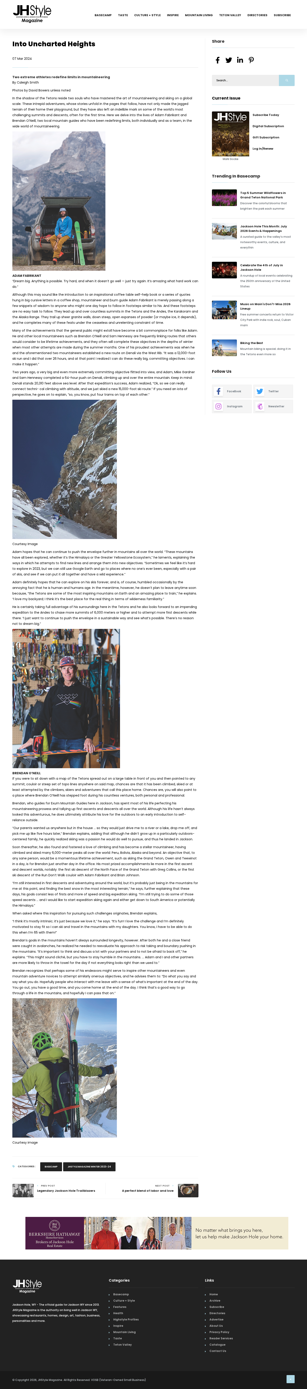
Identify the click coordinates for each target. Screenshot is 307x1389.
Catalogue (217, 1345)
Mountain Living (199, 15)
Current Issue (226, 98)
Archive (214, 1300)
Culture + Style (147, 15)
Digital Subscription (268, 126)
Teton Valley (230, 15)
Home (213, 1294)
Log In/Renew (263, 148)
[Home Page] (32, 7)
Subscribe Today (266, 115)
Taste (123, 15)
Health (118, 1313)
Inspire (173, 15)
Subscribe (282, 15)
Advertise (216, 1319)
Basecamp (103, 15)
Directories (257, 15)
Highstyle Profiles (126, 1319)
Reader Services (221, 1338)
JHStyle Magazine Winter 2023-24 (89, 1166)
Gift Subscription (266, 137)
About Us (216, 1326)
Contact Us (217, 1351)
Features (119, 1307)
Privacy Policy (219, 1332)
